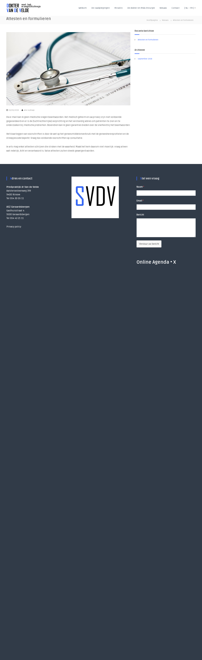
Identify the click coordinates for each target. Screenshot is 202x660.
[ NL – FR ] (189, 8)
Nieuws (163, 8)
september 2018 (145, 59)
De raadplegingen (100, 8)
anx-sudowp (29, 110)
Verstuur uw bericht (149, 243)
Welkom (83, 8)
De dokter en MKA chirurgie (141, 8)
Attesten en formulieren (148, 40)
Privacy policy (13, 226)
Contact (175, 8)
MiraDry (118, 8)
